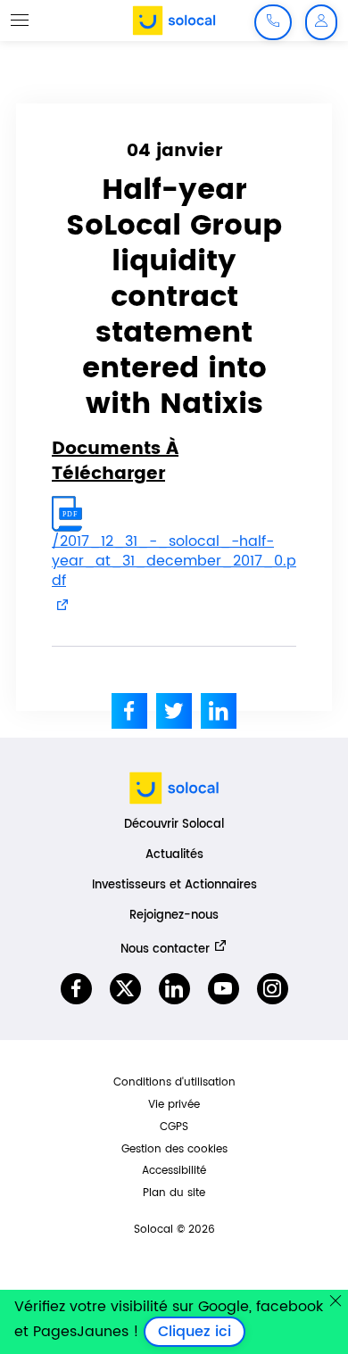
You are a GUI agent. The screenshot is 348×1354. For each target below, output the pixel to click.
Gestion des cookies (174, 1149)
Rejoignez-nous (174, 915)
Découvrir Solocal (174, 824)
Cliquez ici (201, 1331)
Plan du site (174, 1193)
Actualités (174, 855)
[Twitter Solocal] (125, 988)
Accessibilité (174, 1170)
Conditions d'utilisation (174, 1082)
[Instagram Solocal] (272, 988)
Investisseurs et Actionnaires (174, 885)
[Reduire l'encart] (335, 1300)
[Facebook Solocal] (76, 988)
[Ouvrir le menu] (20, 20)
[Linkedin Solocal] (174, 988)
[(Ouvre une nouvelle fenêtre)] (129, 711)
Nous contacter (165, 948)
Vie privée (174, 1104)
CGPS (174, 1127)
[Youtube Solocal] (223, 988)
